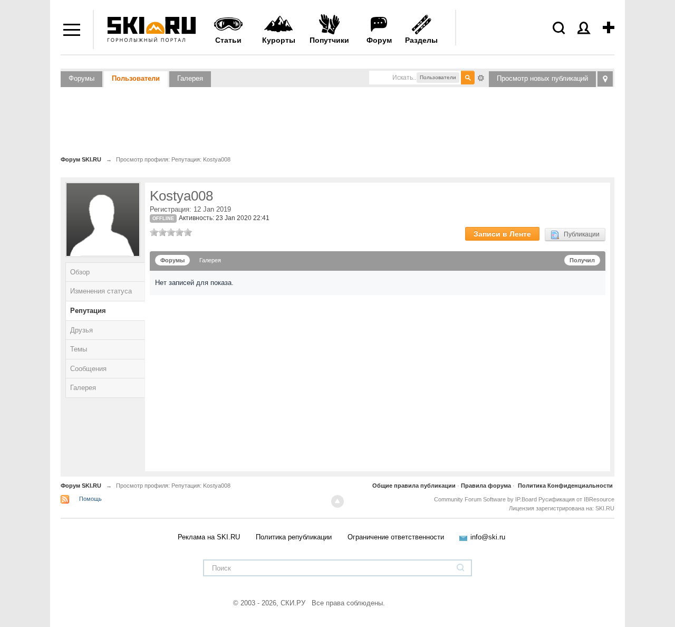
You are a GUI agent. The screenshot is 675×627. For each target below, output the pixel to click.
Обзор (80, 272)
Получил (582, 260)
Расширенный (481, 77)
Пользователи (136, 78)
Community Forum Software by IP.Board (485, 499)
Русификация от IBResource (575, 499)
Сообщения (88, 369)
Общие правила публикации (414, 485)
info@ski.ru (487, 537)
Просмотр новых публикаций (542, 78)
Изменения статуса (101, 291)
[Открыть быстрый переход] (605, 79)
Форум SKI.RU (81, 485)
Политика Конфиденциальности (565, 485)
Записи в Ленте (502, 234)
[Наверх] (337, 501)
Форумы (81, 78)
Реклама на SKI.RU (209, 537)
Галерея (190, 78)
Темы (78, 349)
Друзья (81, 330)
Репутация (88, 311)
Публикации (579, 234)
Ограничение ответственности (396, 537)
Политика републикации (294, 537)
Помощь (90, 499)
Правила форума (486, 485)
